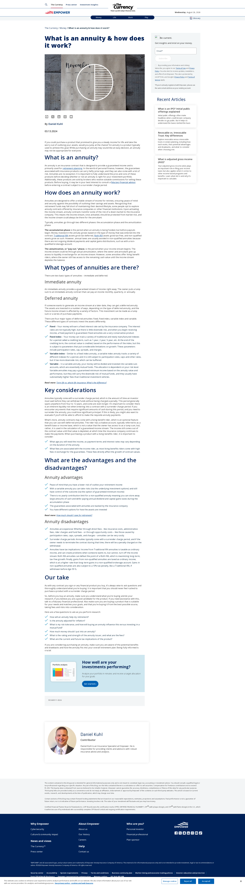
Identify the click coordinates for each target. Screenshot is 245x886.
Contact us (84, 851)
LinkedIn (188, 833)
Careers (82, 839)
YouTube (196, 833)
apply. (162, 80)
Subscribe (163, 58)
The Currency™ (38, 846)
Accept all (206, 881)
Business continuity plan (122, 873)
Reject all (188, 881)
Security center (37, 873)
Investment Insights (89, 4)
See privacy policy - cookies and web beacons (74, 883)
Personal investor (135, 829)
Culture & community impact (44, 834)
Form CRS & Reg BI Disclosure (43, 876)
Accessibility (52, 873)
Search (46, 4)
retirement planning (72, 168)
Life (114, 17)
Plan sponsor (133, 839)
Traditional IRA (61, 235)
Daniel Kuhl (55, 124)
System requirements (69, 873)
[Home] (57, 12)
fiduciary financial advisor (123, 182)
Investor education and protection (190, 873)
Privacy (85, 873)
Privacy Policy (180, 77)
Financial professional (137, 834)
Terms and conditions (100, 873)
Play (146, 17)
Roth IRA (98, 235)
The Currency (57, 4)
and (187, 68)
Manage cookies (100, 876)
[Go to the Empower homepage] (181, 825)
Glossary (196, 18)
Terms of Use (181, 68)
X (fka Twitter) (180, 833)
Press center (71, 4)
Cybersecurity (37, 829)
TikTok (200, 833)
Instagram (192, 833)
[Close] (241, 881)
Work (130, 17)
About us (83, 829)
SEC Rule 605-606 (117, 876)
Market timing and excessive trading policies (154, 873)
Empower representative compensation (74, 876)
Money (99, 17)
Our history (84, 834)
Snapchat (184, 833)
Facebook (176, 833)
